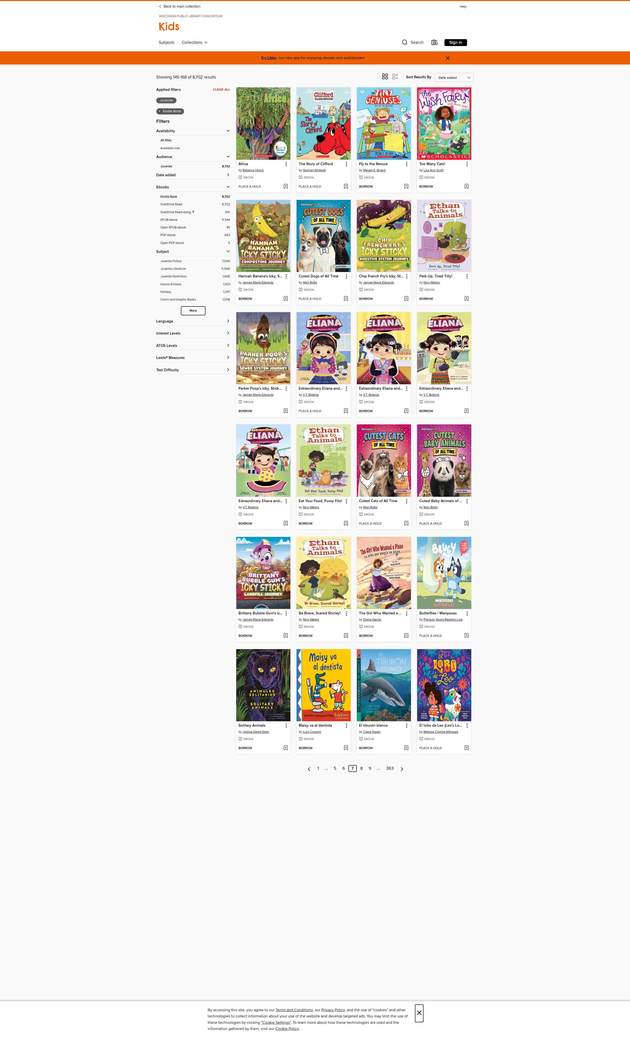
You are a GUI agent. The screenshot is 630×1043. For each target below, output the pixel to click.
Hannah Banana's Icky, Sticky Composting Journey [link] (261, 276)
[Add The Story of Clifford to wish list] (346, 187)
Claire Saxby (371, 732)
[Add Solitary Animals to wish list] (286, 748)
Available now (170, 148)
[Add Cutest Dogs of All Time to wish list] (346, 299)
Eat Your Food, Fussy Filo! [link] (320, 501)
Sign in (455, 42)
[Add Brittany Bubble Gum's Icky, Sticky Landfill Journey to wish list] (286, 636)
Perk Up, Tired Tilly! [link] (435, 276)
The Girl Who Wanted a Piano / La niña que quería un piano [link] (381, 613)
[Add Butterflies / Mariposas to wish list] (466, 636)
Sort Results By (418, 77)
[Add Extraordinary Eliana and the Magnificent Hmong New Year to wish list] (406, 411)
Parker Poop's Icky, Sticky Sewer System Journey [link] (261, 388)
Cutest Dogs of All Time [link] (318, 276)
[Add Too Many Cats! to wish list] (466, 187)
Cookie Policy (287, 1028)
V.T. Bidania (311, 395)
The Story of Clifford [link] (316, 164)
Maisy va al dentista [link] (315, 725)
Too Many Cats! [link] (432, 164)
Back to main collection (181, 6)
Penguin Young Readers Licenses (445, 620)
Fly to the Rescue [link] (373, 164)
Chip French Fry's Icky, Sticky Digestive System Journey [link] (381, 276)
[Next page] (402, 768)
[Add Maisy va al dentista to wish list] (346, 748)
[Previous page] (309, 768)
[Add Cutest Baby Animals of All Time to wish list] (466, 524)
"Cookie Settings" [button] (276, 1022)
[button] (412, 43)
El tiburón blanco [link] (373, 725)
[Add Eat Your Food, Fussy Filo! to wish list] (346, 524)
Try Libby (269, 58)
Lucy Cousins (312, 732)
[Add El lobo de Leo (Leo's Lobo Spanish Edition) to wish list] (466, 748)
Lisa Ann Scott (433, 170)
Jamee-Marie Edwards (258, 283)
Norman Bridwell (314, 170)
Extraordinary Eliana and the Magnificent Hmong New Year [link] (381, 388)
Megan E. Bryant (374, 170)
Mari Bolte (310, 283)
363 (390, 768)
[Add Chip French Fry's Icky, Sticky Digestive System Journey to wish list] (406, 299)
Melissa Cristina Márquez (441, 732)
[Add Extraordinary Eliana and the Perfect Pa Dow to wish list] (346, 411)
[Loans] (434, 43)
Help (463, 7)
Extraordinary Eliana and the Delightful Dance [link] (261, 501)
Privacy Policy (333, 1010)
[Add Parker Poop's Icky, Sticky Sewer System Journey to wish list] (286, 411)
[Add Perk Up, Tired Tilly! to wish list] (466, 299)
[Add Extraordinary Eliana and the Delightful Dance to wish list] (286, 524)
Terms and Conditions (294, 1010)
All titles (166, 140)
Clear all (221, 89)
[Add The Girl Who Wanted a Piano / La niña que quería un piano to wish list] (406, 636)
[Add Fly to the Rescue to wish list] (406, 187)
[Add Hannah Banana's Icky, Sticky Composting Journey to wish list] (286, 299)
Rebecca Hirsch (253, 170)
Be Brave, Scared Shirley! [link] (320, 613)
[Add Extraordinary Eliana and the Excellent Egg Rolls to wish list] (466, 411)
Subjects (166, 42)
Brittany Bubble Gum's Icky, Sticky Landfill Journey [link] (261, 613)
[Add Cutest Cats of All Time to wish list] (406, 524)
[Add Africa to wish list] (286, 187)
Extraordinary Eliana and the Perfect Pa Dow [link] (321, 388)
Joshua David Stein (256, 732)
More (193, 311)
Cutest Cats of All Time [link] (378, 501)
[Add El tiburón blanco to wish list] (406, 748)
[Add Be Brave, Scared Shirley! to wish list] (346, 636)
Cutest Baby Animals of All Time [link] (441, 501)
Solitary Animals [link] (252, 725)
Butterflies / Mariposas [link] (438, 613)
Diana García (372, 620)
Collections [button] (193, 42)
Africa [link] (243, 164)
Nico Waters (432, 283)
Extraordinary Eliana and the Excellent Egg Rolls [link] (441, 388)
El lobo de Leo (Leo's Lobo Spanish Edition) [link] (441, 725)
